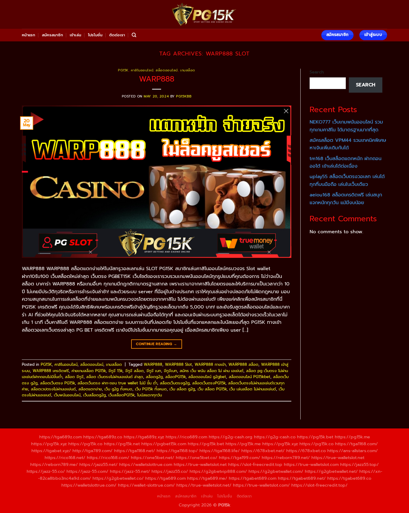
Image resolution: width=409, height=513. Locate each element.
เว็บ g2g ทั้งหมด (118, 389)
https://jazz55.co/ (170, 471)
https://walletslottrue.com (145, 464)
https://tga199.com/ (239, 457)
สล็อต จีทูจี (74, 377)
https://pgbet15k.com (163, 443)
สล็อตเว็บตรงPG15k (208, 383)
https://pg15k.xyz (49, 443)
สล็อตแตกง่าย (90, 389)
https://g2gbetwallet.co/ (118, 478)
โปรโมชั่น (95, 35)
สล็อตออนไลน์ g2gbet (207, 377)
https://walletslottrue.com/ (88, 485)
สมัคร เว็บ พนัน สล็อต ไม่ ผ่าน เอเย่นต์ (211, 371)
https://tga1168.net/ (134, 450)
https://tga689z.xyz (144, 437)
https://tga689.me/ (207, 478)
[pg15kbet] (204, 14)
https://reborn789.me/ (54, 464)
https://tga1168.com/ (356, 443)
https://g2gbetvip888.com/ (218, 471)
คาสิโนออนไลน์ (142, 70)
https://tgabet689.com (252, 478)
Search (317, 72)
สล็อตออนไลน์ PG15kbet (249, 377)
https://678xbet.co (306, 450)
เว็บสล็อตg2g (94, 395)
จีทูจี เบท (153, 371)
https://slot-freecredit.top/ (319, 485)
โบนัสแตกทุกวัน (149, 395)
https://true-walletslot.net (337, 457)
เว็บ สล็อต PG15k (212, 389)
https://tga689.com (165, 478)
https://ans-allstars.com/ (352, 450)
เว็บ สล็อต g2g (182, 389)
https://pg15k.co (85, 443)
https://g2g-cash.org (230, 437)
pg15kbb (183, 96)
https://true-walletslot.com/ (261, 485)
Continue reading (156, 344)
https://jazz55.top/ (359, 464)
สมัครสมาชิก (52, 35)
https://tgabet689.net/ (302, 478)
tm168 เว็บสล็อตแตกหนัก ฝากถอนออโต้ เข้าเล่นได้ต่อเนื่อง (345, 162)
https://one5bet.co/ (196, 457)
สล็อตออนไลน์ (167, 70)
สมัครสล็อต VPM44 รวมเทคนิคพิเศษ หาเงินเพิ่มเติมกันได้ (348, 144)
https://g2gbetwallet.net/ (331, 471)
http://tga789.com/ (92, 450)
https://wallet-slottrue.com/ (146, 485)
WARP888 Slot (178, 364)
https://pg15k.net (122, 443)
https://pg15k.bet (315, 437)
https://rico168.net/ (65, 457)
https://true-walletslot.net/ (203, 485)
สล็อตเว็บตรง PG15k (57, 383)
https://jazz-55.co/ (46, 471)
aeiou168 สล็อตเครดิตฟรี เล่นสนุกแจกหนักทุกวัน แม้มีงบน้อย (346, 198)
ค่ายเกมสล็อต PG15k (89, 371)
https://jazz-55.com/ (87, 471)
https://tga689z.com (60, 437)
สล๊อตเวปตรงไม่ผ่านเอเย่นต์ (53, 389)
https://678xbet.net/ (263, 450)
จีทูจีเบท (170, 371)
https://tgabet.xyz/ (51, 450)
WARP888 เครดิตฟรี (51, 371)
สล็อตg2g (154, 377)
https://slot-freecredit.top (255, 464)
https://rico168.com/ (108, 457)
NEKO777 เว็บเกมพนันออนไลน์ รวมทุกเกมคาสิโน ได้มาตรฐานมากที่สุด (346, 125)
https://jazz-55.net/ (130, 471)
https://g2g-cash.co (275, 437)
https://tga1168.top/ (177, 450)
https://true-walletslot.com (311, 464)
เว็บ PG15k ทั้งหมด (151, 389)
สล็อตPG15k (175, 377)
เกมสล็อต (187, 70)
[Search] (134, 35)
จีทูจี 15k (115, 371)
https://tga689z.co (102, 437)
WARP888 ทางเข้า (210, 364)
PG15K (123, 70)
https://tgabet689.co (349, 478)
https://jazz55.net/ (98, 464)
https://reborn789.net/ (286, 457)
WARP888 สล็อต (243, 364)
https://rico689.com (186, 437)
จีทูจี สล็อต (134, 371)
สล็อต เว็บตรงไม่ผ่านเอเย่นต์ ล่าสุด (114, 377)
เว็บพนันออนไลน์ (67, 395)
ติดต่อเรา (117, 35)
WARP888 (156, 79)
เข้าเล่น (75, 35)
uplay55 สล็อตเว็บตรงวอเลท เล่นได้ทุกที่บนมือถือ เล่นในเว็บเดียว (347, 180)
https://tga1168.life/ (219, 450)
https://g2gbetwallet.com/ (276, 471)
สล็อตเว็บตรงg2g (175, 383)
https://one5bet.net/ (152, 457)
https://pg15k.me (352, 437)
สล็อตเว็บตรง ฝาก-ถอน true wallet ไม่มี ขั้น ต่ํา (117, 383)
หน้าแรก (28, 35)
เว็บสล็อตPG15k (121, 395)
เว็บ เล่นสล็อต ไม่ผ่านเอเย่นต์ (252, 389)
